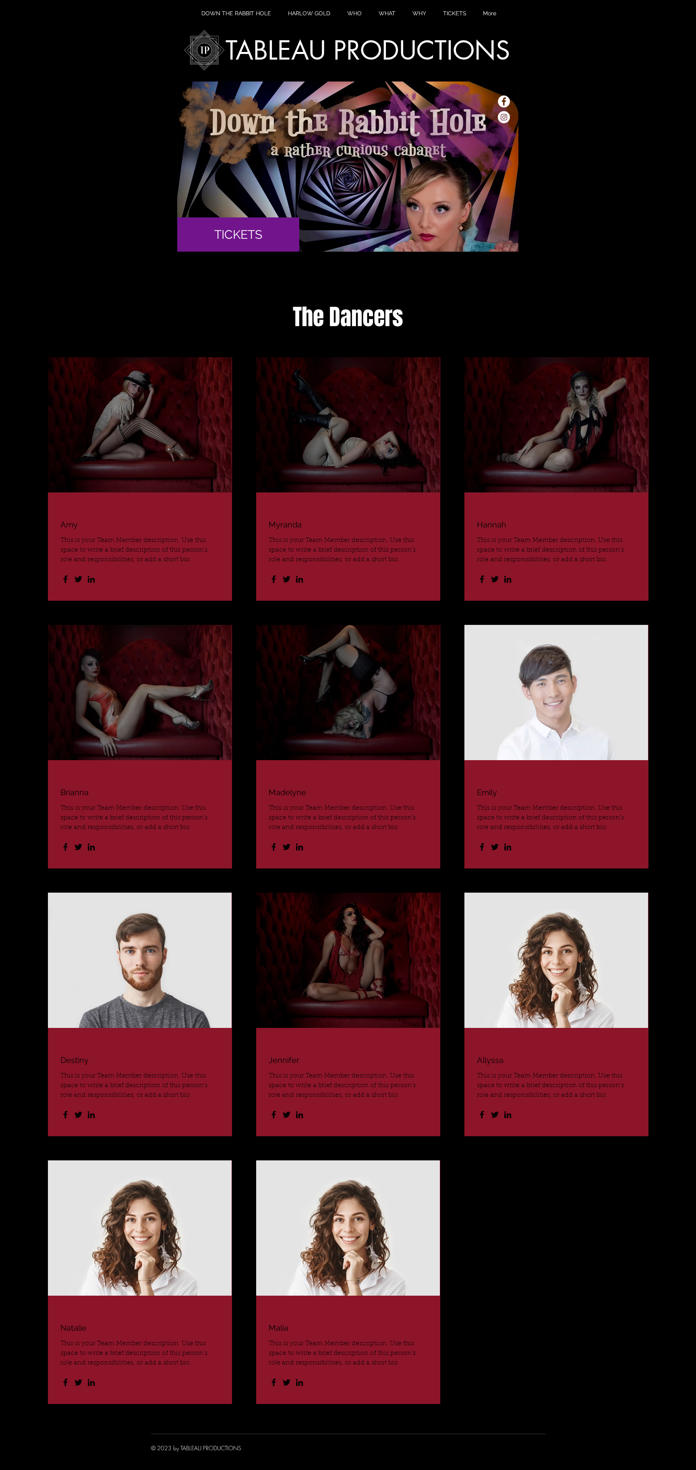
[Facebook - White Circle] (504, 101)
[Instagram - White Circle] (504, 117)
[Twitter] (78, 579)
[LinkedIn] (91, 579)
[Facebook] (65, 579)
